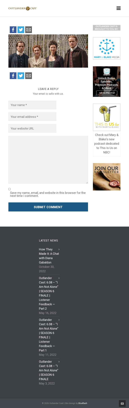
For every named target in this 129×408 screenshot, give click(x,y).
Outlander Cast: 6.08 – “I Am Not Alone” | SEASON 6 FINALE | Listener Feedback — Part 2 (48, 293)
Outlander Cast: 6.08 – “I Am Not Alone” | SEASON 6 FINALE (48, 370)
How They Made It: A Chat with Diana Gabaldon (49, 256)
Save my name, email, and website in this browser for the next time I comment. (48, 194)
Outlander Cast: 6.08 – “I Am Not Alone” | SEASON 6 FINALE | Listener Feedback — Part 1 (48, 335)
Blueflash (82, 403)
